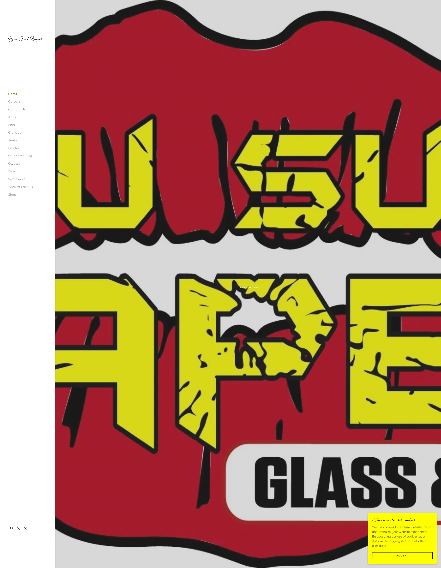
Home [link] (13, 94)
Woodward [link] (17, 179)
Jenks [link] (12, 140)
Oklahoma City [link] (20, 156)
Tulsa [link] (12, 171)
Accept (402, 555)
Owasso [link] (14, 164)
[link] (25, 39)
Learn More (248, 287)
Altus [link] (12, 117)
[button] (25, 528)
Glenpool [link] (15, 133)
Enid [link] (11, 125)
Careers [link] (14, 102)
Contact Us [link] (17, 109)
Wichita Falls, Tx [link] (21, 187)
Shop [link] (12, 195)
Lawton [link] (14, 148)
